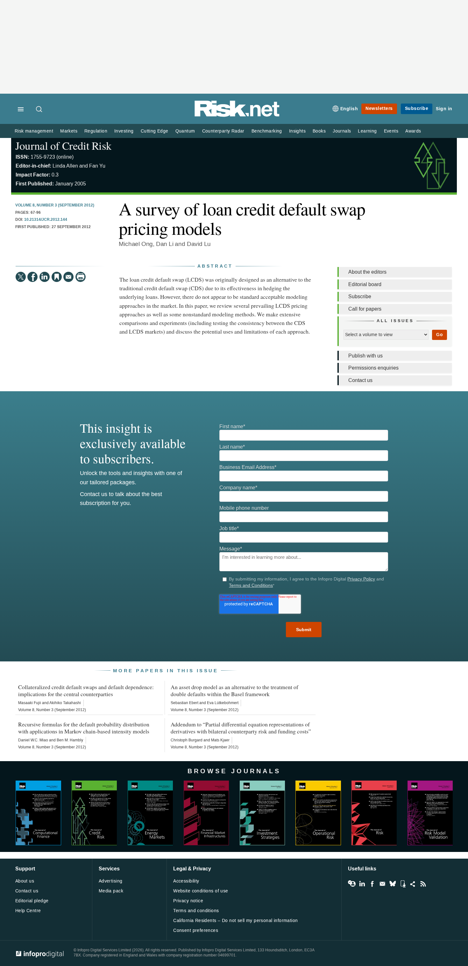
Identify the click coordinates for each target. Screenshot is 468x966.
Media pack (111, 891)
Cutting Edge (154, 131)
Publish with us (365, 355)
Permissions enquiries (373, 367)
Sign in (444, 108)
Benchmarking (267, 131)
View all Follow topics (352, 884)
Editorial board (364, 284)
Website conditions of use (200, 891)
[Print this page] (80, 277)
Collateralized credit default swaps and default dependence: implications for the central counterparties (86, 690)
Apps (403, 884)
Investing (124, 131)
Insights (297, 131)
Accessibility (186, 881)
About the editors (367, 272)
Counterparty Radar (223, 131)
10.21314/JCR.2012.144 (45, 219)
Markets (68, 131)
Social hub (413, 884)
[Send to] (68, 277)
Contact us (360, 380)
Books (319, 131)
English (349, 108)
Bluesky (392, 884)
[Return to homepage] (237, 115)
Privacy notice (188, 901)
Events (391, 131)
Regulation (95, 131)
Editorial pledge (32, 901)
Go (439, 334)
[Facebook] (32, 277)
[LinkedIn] (44, 277)
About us (24, 881)
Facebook (372, 884)
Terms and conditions (196, 911)
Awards (413, 131)
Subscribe (417, 108)
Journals (342, 131)
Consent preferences (195, 930)
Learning (367, 131)
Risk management (34, 131)
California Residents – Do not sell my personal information (235, 921)
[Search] (39, 110)
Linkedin (362, 884)
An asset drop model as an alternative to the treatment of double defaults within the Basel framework (234, 690)
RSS (423, 884)
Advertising (111, 881)
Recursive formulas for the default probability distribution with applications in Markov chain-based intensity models (83, 728)
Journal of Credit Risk (63, 145)
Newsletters (379, 108)
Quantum (185, 131)
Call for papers (364, 309)
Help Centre (28, 911)
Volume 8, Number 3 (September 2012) (54, 205)
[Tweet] (21, 277)
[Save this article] (57, 277)
